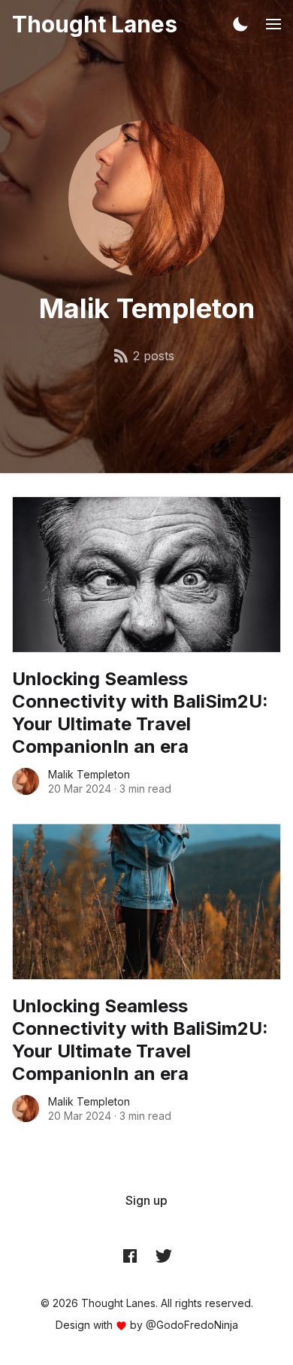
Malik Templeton (89, 774)
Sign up (146, 1200)
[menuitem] (146, 1200)
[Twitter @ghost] (164, 1255)
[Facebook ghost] (130, 1255)
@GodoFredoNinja (192, 1324)
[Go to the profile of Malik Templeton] (25, 781)
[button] (240, 24)
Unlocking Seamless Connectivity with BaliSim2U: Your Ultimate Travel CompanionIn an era (140, 712)
